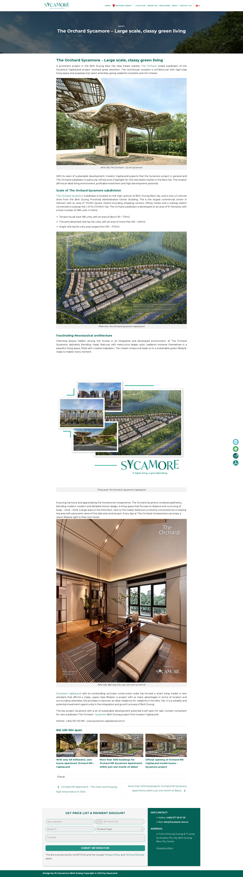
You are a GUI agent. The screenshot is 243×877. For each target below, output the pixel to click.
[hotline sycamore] (235, 442)
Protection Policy (164, 848)
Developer (164, 6)
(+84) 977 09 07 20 (176, 817)
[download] (235, 463)
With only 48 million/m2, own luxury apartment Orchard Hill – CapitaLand (75, 763)
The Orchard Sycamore (69, 196)
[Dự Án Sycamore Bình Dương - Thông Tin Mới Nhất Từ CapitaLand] (57, 5)
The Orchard (148, 66)
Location (140, 6)
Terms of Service (135, 854)
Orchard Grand (123, 6)
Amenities (152, 6)
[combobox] (99, 821)
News (174, 6)
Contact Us (185, 6)
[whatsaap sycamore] (235, 449)
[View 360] (235, 456)
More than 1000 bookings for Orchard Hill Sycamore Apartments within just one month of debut (121, 763)
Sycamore (100, 714)
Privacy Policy (112, 854)
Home (107, 6)
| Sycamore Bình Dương (70, 873)
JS (55, 873)
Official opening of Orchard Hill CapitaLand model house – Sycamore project (164, 763)
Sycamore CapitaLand (68, 693)
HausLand (111, 873)
